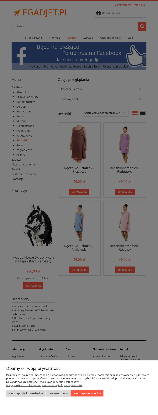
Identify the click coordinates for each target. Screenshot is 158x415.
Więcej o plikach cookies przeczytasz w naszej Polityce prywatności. (44, 385)
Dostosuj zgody (58, 393)
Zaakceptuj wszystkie (87, 393)
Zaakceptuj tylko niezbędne (26, 393)
